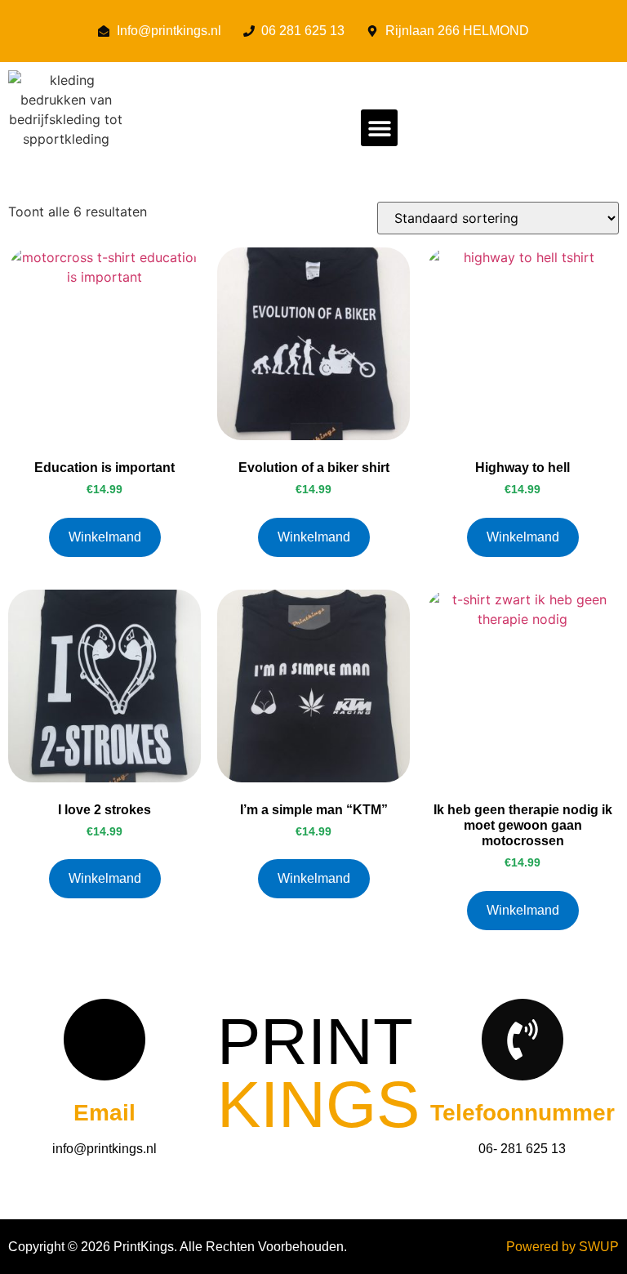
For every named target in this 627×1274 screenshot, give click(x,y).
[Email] (104, 1039)
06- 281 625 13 (522, 1149)
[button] (379, 127)
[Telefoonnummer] (522, 1039)
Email (104, 1112)
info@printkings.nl (104, 1149)
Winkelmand (105, 537)
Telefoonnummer (522, 1112)
